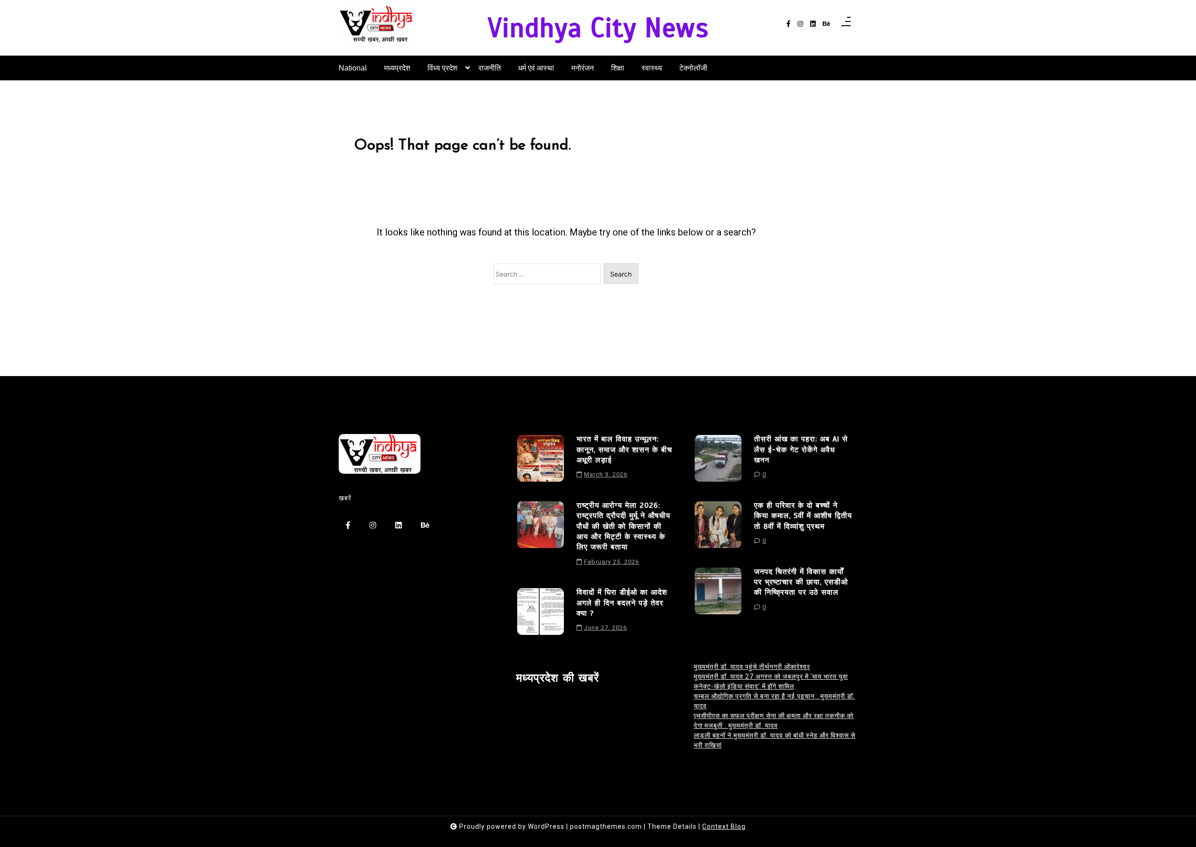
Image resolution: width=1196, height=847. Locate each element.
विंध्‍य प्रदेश (442, 68)
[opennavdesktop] (846, 24)
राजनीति (489, 68)
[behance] (826, 24)
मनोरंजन (582, 68)
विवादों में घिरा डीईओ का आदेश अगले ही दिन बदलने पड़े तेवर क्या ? (622, 603)
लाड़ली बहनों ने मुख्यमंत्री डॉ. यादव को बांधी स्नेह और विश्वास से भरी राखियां (774, 740)
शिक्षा (617, 68)
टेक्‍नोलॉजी (693, 68)
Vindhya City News (598, 28)
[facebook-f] (788, 24)
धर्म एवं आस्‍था (536, 68)
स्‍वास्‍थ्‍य (651, 68)
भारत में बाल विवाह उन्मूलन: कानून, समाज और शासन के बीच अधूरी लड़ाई (624, 449)
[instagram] (800, 24)
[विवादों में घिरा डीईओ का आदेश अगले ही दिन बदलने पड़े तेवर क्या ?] (540, 613)
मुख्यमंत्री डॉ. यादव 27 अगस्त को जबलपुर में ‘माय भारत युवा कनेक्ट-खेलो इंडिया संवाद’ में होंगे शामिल (771, 681)
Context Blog (724, 826)
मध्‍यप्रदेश (397, 68)
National (353, 68)
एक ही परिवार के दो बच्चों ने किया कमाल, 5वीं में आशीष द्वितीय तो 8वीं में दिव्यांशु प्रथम (803, 516)
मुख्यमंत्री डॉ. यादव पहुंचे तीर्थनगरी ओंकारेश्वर (752, 666)
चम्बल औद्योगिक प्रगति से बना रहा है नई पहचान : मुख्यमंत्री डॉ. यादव (774, 701)
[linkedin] (813, 24)
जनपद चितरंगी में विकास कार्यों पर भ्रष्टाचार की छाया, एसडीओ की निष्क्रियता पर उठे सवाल (801, 582)
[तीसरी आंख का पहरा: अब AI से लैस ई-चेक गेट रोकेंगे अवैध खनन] (718, 460)
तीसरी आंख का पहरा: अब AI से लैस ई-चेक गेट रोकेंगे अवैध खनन (801, 449)
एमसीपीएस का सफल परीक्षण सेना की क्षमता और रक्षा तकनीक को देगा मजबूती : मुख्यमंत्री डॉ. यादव (774, 720)
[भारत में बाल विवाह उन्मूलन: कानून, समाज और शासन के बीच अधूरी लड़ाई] (540, 460)
